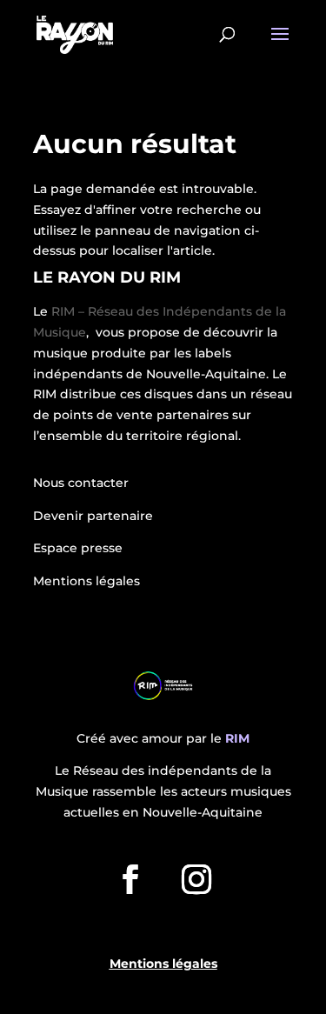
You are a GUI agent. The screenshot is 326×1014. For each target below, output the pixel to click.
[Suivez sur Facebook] (130, 879)
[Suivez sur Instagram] (196, 879)
